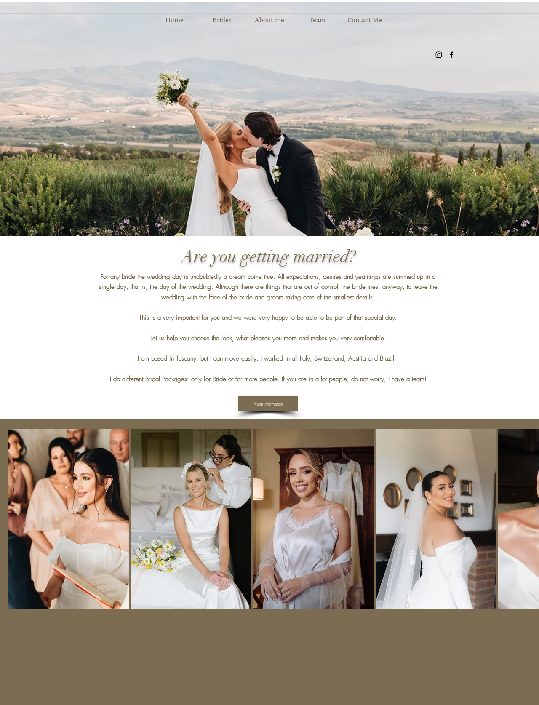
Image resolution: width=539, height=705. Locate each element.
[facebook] (451, 55)
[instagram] (439, 55)
